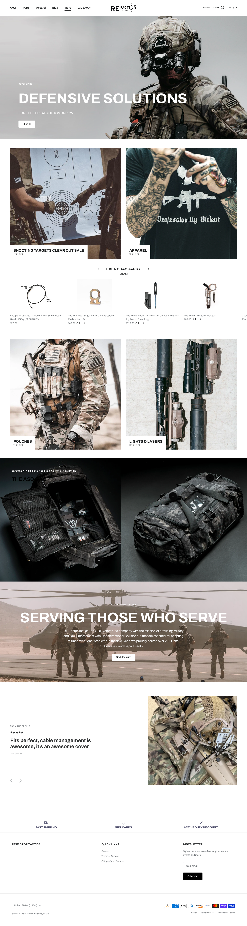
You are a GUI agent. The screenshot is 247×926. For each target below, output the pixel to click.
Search (105, 851)
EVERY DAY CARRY (123, 269)
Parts (26, 7)
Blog (55, 7)
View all (124, 274)
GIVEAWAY (85, 7)
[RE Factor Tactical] (123, 7)
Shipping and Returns (112, 861)
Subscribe (193, 876)
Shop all (27, 124)
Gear (13, 7)
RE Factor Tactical (25, 914)
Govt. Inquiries (123, 657)
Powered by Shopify (41, 914)
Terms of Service (110, 856)
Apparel (41, 7)
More (68, 7)
